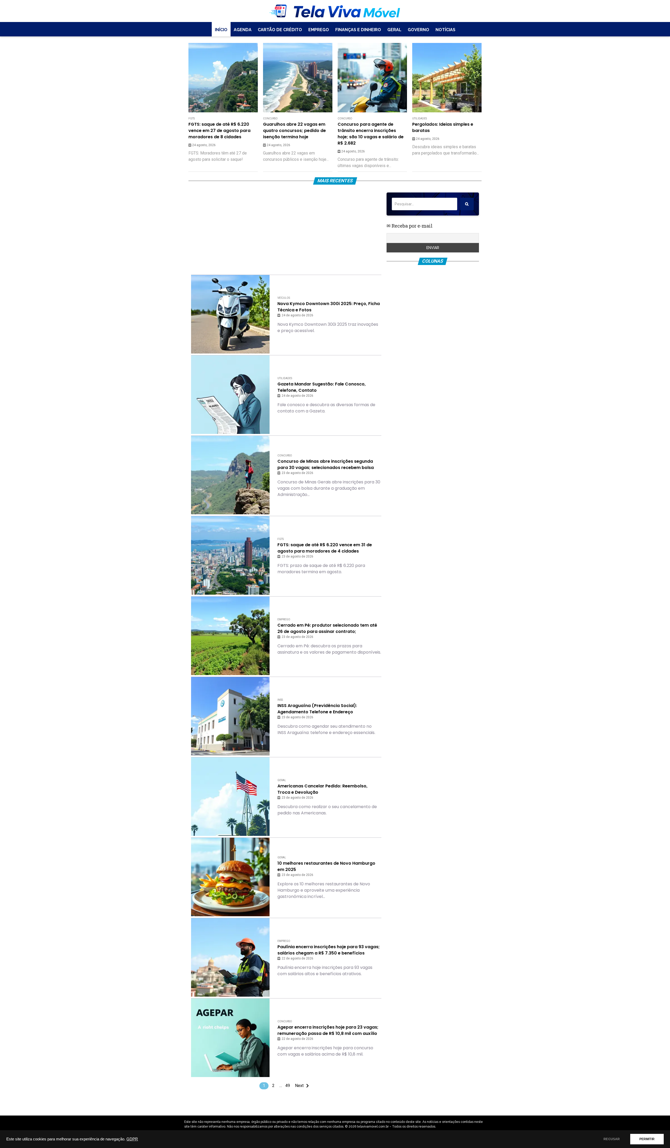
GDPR (132, 1139)
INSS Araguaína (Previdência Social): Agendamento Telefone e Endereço (317, 709)
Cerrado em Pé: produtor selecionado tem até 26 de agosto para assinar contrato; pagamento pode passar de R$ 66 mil (327, 628)
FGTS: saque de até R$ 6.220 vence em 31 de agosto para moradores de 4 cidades (324, 548)
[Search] (467, 204)
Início (221, 29)
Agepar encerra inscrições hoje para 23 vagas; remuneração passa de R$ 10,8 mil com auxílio (327, 1030)
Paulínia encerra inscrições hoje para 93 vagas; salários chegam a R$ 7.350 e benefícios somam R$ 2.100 (328, 950)
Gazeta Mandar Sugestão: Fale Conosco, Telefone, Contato (321, 387)
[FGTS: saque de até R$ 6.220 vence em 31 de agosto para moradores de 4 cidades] (230, 555)
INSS (280, 699)
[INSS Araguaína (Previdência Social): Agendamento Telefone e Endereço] (230, 716)
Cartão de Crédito (280, 29)
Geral (394, 29)
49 (287, 1085)
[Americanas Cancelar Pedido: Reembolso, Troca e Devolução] (230, 796)
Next (299, 1085)
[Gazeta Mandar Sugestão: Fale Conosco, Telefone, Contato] (230, 394)
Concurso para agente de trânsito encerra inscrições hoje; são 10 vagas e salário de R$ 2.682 (371, 133)
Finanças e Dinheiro (358, 29)
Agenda (243, 29)
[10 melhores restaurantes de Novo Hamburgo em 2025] (230, 877)
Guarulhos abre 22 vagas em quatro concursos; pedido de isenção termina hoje (294, 130)
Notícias (445, 29)
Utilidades (419, 118)
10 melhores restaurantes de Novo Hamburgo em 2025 (326, 866)
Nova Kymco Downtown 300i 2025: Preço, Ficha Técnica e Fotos (328, 307)
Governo (418, 29)
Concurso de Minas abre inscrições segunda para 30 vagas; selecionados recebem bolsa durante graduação (325, 464)
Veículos (283, 297)
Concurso (270, 118)
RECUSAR (612, 1139)
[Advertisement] (286, 229)
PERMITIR (647, 1139)
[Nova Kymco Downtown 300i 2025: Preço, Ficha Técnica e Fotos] (230, 314)
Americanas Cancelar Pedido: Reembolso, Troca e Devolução (322, 789)
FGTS (191, 118)
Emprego (318, 29)
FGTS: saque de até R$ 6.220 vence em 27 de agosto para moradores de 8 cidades (219, 130)
